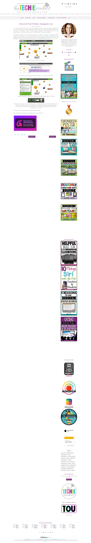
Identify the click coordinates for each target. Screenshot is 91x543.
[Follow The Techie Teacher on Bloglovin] (69, 376)
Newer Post (31, 136)
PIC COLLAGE (72, 461)
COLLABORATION (64, 456)
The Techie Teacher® (34, 539)
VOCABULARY (63, 470)
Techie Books (51, 17)
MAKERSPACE (63, 461)
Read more (46, 541)
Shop (34, 17)
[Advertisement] (69, 230)
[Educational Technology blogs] (69, 116)
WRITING (73, 470)
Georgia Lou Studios (47, 539)
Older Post (52, 136)
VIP (69, 17)
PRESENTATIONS (64, 463)
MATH (68, 461)
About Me (28, 17)
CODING (69, 454)
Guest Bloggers (41, 17)
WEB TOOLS (69, 470)
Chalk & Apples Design (62, 539)
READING (69, 463)
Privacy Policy (69, 515)
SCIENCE (73, 463)
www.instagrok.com (46, 34)
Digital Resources (62, 17)
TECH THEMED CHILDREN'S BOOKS (67, 468)
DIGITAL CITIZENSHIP (71, 456)
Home (22, 17)
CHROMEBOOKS (64, 454)
